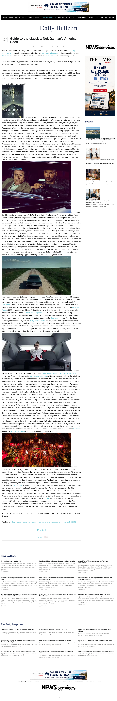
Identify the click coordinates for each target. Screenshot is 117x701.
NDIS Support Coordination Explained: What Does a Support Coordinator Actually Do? (18, 641)
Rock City (76, 429)
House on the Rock (18, 431)
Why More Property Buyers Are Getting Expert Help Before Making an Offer (100, 160)
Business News (34, 17)
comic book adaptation (49, 53)
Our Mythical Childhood (38, 376)
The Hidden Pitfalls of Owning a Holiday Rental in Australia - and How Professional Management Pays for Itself (100, 139)
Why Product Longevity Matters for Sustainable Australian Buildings (94, 630)
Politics (72, 17)
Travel (90, 17)
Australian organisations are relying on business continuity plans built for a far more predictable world (19, 595)
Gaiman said (17, 485)
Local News (82, 17)
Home (5, 17)
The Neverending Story (33, 313)
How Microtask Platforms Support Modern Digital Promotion (18, 651)
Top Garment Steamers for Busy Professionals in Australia (17, 629)
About (48, 681)
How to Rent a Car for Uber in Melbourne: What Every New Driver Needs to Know (57, 595)
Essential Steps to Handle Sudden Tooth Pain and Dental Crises (96, 651)
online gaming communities (51, 373)
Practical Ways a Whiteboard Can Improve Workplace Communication (93, 561)
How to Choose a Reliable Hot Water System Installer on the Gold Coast (95, 641)
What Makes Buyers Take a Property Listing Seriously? (99, 181)
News (11, 17)
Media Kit (98, 681)
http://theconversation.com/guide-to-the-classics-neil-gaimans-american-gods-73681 (43, 522)
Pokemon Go (6, 305)
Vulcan (46, 498)
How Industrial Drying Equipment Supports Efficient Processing (57, 561)
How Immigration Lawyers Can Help (11, 561)
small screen (51, 56)
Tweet (39, 537)
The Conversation (49, 17)
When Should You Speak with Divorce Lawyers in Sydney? (55, 640)
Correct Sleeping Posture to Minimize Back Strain (53, 629)
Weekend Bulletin (90, 681)
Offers (53, 681)
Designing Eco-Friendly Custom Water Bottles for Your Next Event (18, 578)
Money (24, 17)
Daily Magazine (101, 17)
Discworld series (57, 318)
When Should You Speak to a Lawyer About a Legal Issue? (94, 594)
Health (17, 17)
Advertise (43, 681)
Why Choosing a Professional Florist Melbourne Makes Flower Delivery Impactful (56, 578)
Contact (18, 681)
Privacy (24, 681)
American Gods (7, 56)
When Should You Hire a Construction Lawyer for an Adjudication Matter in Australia (98, 201)
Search (111, 17)
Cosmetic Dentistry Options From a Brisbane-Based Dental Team (56, 652)
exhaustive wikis (70, 373)
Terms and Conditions (33, 681)
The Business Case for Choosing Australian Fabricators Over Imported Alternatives (95, 578)
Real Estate (62, 17)
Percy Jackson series (37, 321)
